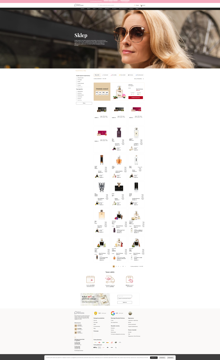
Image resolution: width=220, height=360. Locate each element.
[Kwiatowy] (131, 94)
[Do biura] (138, 94)
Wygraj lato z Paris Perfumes (134, 336)
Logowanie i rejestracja (133, 320)
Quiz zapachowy (114, 322)
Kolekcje (114, 8)
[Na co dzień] (140, 94)
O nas (112, 320)
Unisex (94, 8)
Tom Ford (121, 230)
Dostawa (113, 328)
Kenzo (138, 257)
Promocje (96, 331)
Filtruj (84, 103)
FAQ (129, 334)
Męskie (88, 8)
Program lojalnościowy (133, 326)
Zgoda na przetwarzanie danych (125, 298)
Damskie (82, 8)
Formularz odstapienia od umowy (118, 334)
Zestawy (100, 8)
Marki (137, 8)
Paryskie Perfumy (79, 70)
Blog (94, 328)
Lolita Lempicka (121, 257)
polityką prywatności (143, 357)
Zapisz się (125, 302)
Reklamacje (113, 332)
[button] (84, 78)
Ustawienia (162, 357)
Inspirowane (130, 86)
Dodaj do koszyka (136, 97)
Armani (104, 257)
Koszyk (129, 322)
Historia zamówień (132, 324)
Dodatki (131, 8)
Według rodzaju (123, 8)
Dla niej (95, 320)
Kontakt (129, 332)
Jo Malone (138, 230)
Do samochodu (97, 326)
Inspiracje (107, 8)
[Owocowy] (133, 94)
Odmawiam (170, 357)
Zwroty (112, 330)
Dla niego (96, 322)
